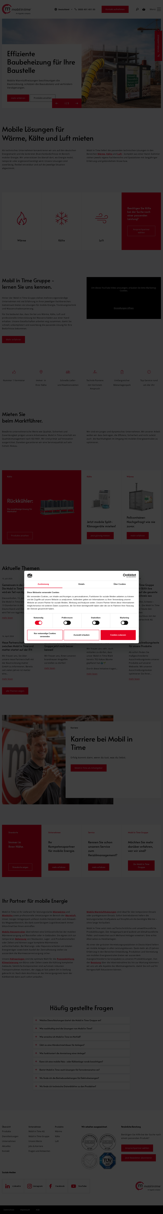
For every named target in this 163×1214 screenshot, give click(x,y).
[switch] (67, 623)
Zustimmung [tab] (43, 584)
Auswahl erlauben (81, 635)
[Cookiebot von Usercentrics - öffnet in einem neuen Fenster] (125, 576)
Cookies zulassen (118, 635)
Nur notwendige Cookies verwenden (45, 635)
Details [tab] (81, 584)
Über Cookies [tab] (120, 584)
